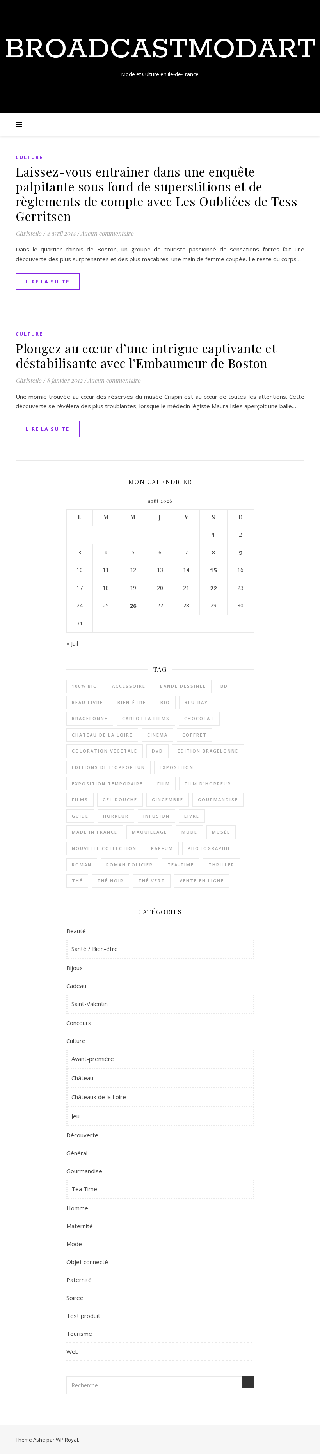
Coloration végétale (104, 751)
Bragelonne (90, 718)
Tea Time (84, 1189)
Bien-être (131, 702)
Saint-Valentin (89, 1004)
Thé (77, 881)
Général (76, 1153)
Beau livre (87, 702)
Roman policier (129, 865)
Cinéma (157, 735)
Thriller (221, 865)
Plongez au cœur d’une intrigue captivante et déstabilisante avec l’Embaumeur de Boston (146, 355)
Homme (77, 1208)
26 (133, 605)
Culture (29, 157)
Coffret (194, 735)
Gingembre (167, 799)
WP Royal (67, 1439)
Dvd (157, 751)
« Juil (72, 643)
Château (82, 1078)
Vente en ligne (202, 881)
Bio (165, 702)
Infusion (156, 816)
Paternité (79, 1280)
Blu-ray (196, 702)
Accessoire (129, 686)
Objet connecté (87, 1262)
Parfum (162, 848)
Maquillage (149, 832)
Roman (82, 865)
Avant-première (92, 1059)
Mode (189, 832)
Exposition (177, 767)
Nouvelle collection (104, 848)
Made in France (94, 832)
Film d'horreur (208, 783)
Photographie (209, 848)
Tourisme (79, 1333)
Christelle (28, 233)
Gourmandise (218, 799)
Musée (221, 832)
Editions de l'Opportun (108, 767)
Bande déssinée (183, 686)
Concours (78, 1023)
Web (72, 1351)
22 (213, 588)
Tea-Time (180, 865)
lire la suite (47, 281)
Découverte (82, 1135)
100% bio (85, 686)
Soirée (75, 1298)
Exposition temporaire (107, 783)
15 (213, 570)
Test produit (83, 1315)
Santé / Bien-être (94, 949)
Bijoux (74, 968)
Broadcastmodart (160, 50)
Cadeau (76, 986)
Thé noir (110, 881)
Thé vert (151, 881)
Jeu (75, 1116)
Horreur (116, 816)
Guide (80, 816)
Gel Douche (120, 799)
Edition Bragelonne (208, 751)
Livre (191, 816)
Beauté (76, 931)
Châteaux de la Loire (98, 1097)
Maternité (79, 1226)
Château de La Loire (102, 735)
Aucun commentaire (106, 233)
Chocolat (199, 718)
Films (80, 799)
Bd (224, 686)
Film (163, 783)
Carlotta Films (146, 718)
